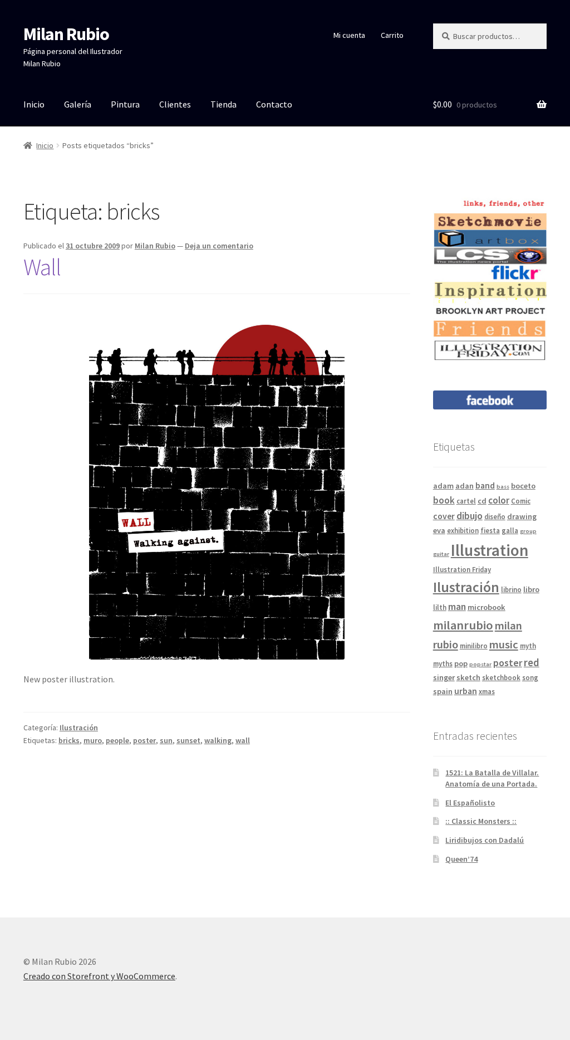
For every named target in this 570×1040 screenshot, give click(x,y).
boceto (523, 486)
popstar (480, 664)
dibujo (469, 515)
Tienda (223, 104)
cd (482, 501)
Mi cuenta (349, 35)
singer (444, 677)
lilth (439, 607)
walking (218, 740)
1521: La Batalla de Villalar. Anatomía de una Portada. (492, 778)
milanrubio (463, 625)
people (117, 740)
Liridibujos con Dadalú (484, 840)
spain (443, 691)
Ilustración (79, 727)
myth (528, 645)
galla (510, 530)
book (444, 500)
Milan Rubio (66, 34)
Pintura (125, 104)
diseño (494, 516)
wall (242, 740)
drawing (522, 516)
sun (166, 740)
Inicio (34, 104)
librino (511, 589)
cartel (466, 500)
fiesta (490, 530)
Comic (520, 500)
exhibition (463, 530)
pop (461, 663)
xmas (487, 691)
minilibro (474, 645)
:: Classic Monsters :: (481, 821)
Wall (42, 266)
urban (465, 690)
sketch (468, 677)
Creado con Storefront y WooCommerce (99, 976)
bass (503, 486)
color (498, 500)
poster (144, 740)
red (531, 662)
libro (531, 589)
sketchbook (501, 677)
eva (439, 530)
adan (464, 486)
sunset (188, 740)
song (530, 677)
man (457, 606)
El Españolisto (470, 803)
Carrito (392, 35)
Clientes (175, 104)
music (503, 644)
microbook (486, 607)
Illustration (489, 550)
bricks (69, 740)
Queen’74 (461, 859)
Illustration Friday (462, 569)
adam (443, 486)
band (485, 485)
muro (92, 740)
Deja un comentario (219, 246)
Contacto (274, 104)
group (528, 531)
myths (443, 663)
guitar (441, 554)
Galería (77, 104)
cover (444, 515)
